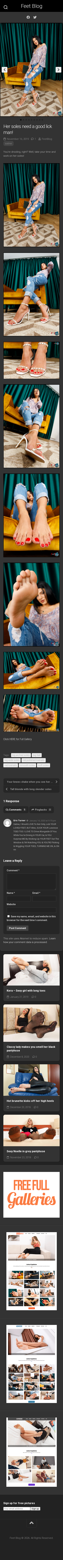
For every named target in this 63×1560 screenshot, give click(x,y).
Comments (17, 809)
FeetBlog (47, 138)
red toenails (11, 765)
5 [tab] (31, 120)
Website (11, 904)
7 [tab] (37, 120)
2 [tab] (23, 120)
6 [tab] (34, 120)
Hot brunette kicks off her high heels (30, 1101)
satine (8, 143)
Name (11, 893)
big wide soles (12, 760)
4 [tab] (29, 120)
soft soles (43, 765)
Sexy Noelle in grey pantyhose (26, 1151)
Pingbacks (43, 809)
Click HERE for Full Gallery (17, 739)
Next (58, 70)
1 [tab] (21, 120)
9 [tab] (42, 120)
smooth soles (27, 765)
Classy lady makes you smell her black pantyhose (31, 1048)
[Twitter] (35, 17)
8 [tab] (39, 120)
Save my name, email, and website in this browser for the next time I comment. (31, 918)
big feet (36, 755)
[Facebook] (28, 17)
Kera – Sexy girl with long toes (26, 990)
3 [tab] (26, 120)
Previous (4, 70)
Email (36, 893)
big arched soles (21, 755)
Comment (13, 870)
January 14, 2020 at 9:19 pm (42, 820)
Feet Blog (31, 6)
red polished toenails (34, 760)
